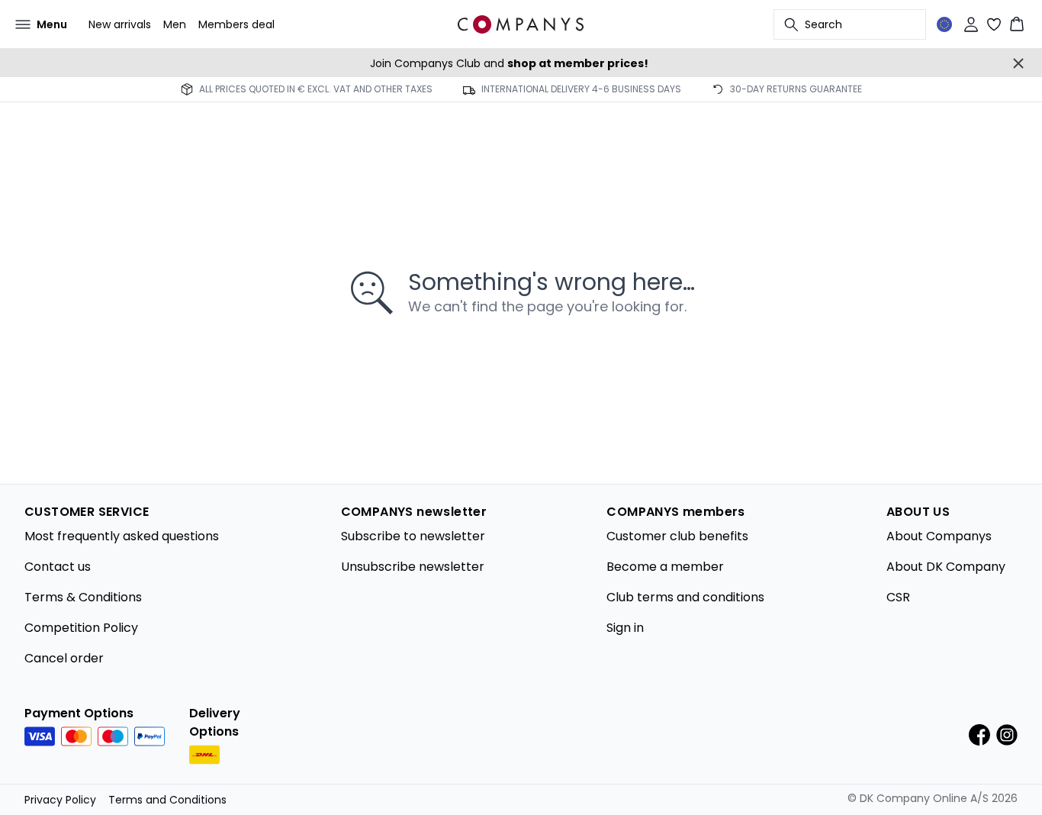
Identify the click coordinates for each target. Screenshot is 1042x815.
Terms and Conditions (167, 799)
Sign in (625, 627)
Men (174, 24)
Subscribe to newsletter (413, 536)
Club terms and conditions (685, 597)
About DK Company (945, 566)
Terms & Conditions (83, 597)
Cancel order (64, 658)
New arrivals (119, 24)
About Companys (939, 536)
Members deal (236, 24)
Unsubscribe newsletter (412, 566)
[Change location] (944, 24)
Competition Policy (81, 627)
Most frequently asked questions (121, 536)
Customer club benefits (677, 536)
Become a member (665, 566)
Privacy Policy (60, 799)
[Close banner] (1018, 63)
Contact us (57, 566)
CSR (898, 597)
